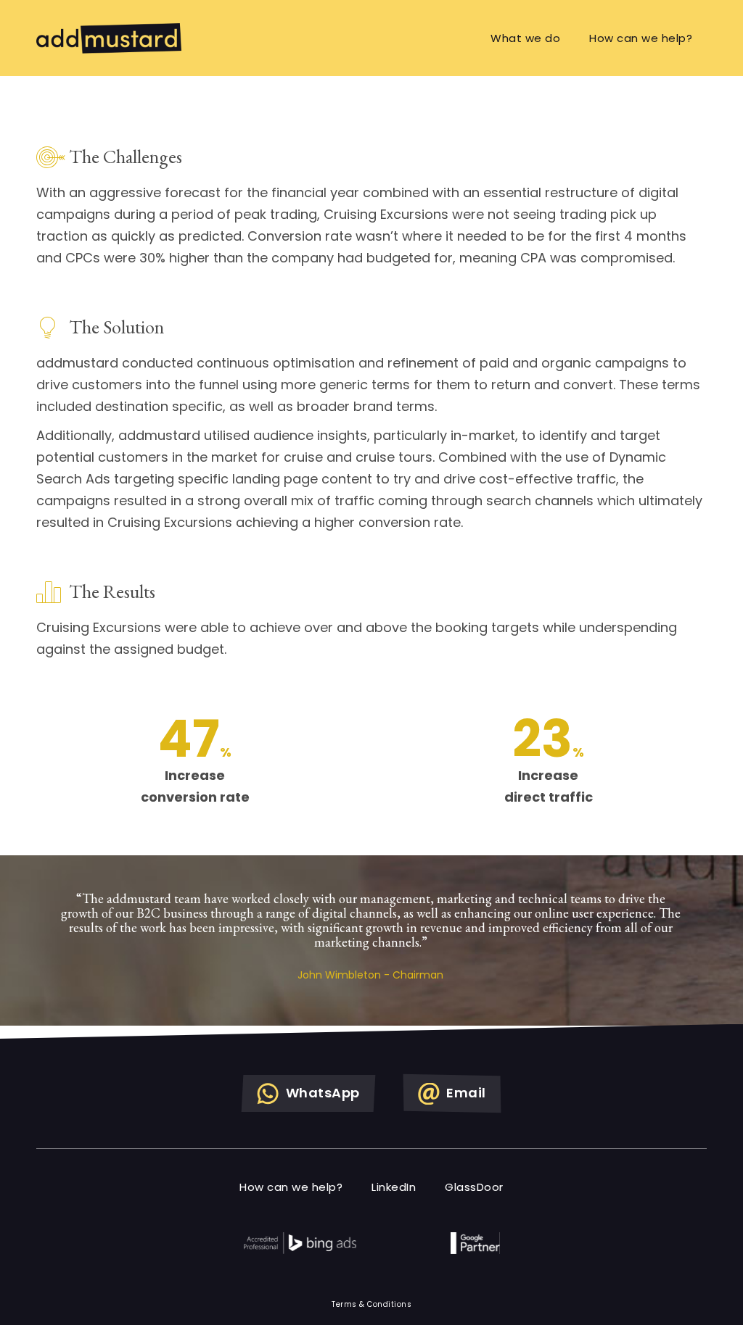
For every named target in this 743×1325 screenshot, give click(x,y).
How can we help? (640, 38)
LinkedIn (394, 1187)
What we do (525, 38)
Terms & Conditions (371, 1304)
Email (464, 1093)
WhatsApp (321, 1093)
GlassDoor (474, 1187)
